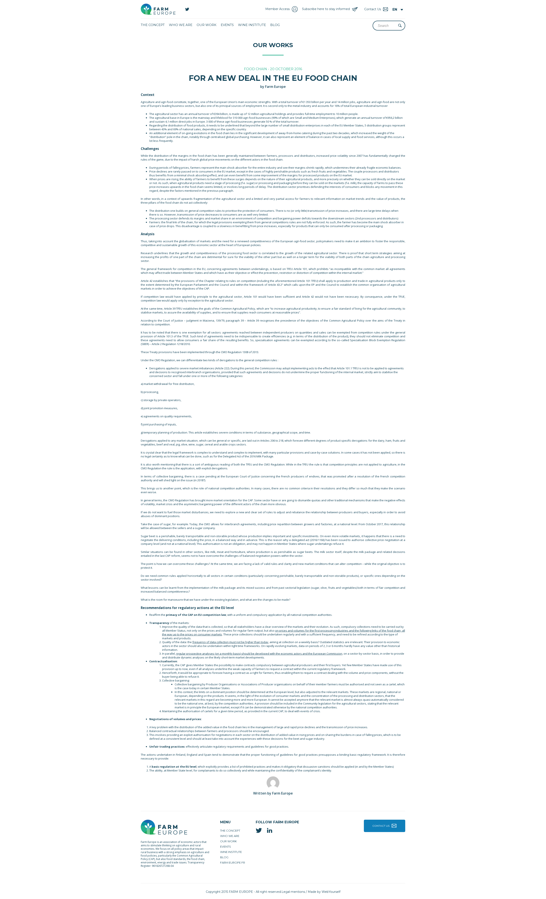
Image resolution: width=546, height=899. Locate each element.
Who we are (180, 25)
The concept (153, 25)
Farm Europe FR (232, 862)
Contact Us (380, 825)
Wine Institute (252, 25)
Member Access (277, 9)
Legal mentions (293, 892)
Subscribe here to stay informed (326, 9)
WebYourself (331, 892)
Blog (275, 25)
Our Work (206, 25)
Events (227, 25)
